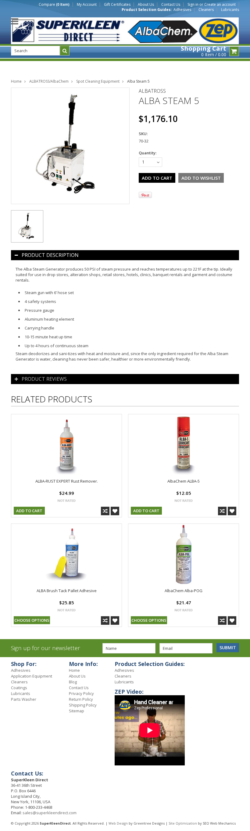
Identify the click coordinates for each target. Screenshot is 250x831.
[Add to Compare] (105, 511)
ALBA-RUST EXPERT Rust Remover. (66, 481)
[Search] (65, 51)
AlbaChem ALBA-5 (183, 481)
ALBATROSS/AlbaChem (49, 81)
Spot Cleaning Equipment (98, 81)
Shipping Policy (83, 705)
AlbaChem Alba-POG (183, 590)
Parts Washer (23, 699)
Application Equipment (31, 676)
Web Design (118, 823)
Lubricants (230, 10)
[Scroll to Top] (240, 664)
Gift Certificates (117, 4)
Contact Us (170, 4)
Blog (73, 682)
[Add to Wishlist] (115, 511)
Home (16, 81)
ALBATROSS (152, 91)
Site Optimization (183, 823)
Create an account (220, 4)
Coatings (19, 687)
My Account (87, 4)
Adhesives (182, 10)
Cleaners (206, 10)
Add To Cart (29, 510)
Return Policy (81, 699)
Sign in (193, 4)
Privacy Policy (81, 693)
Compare (54, 4)
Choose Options (31, 620)
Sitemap (76, 711)
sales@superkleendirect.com (50, 812)
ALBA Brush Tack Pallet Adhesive (67, 590)
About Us (146, 4)
